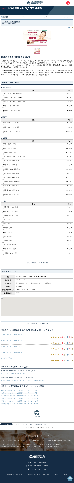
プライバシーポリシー (20, 474)
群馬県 (16, 380)
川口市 (25, 373)
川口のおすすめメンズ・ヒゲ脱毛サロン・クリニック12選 (19, 398)
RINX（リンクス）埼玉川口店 (11, 340)
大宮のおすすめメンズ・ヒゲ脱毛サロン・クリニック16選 (19, 401)
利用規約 (30, 474)
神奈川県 (41, 380)
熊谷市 (18, 373)
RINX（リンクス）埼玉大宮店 (11, 346)
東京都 (34, 380)
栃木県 (9, 380)
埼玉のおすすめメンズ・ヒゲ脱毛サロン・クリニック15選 (19, 395)
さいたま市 (4, 373)
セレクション (64, 474)
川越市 (12, 373)
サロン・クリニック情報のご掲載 (41, 474)
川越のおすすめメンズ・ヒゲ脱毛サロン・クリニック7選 (19, 393)
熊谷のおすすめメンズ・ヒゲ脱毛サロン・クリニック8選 (19, 390)
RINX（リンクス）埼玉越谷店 (11, 352)
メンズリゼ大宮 (6, 358)
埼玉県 (22, 380)
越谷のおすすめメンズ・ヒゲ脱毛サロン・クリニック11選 (19, 404)
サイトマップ (55, 474)
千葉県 (28, 380)
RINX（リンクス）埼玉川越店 (11, 334)
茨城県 (3, 380)
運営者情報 (9, 474)
